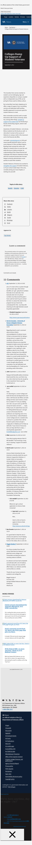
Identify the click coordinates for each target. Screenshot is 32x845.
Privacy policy (9, 766)
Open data (8, 774)
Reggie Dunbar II (11, 544)
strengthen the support (10, 166)
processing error (15, 140)
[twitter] (6, 700)
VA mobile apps (9, 746)
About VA (7, 744)
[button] (11, 14)
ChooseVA (8, 728)
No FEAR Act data (10, 751)
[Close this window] (12, 835)
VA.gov (7, 725)
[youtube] (3, 700)
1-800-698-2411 (7, 709)
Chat (14, 819)
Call (13, 815)
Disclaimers (8, 771)
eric (8, 283)
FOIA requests (9, 769)
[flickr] (23, 700)
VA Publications (9, 741)
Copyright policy (9, 779)
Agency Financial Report (12, 763)
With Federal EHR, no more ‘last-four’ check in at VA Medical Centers (14, 650)
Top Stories (7, 235)
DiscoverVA (8, 731)
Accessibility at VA (10, 749)
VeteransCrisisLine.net (19, 826)
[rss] (10, 700)
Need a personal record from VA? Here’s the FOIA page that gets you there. (15, 630)
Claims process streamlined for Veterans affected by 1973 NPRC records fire (16, 606)
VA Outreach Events (10, 736)
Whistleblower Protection (12, 754)
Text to (8, 817)
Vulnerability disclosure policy (13, 777)
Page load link (4, 794)
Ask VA (23, 257)
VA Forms (8, 738)
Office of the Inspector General (13, 757)
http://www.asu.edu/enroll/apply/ (22, 526)
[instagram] (16, 700)
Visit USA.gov (11, 787)
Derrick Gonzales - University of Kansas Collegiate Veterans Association (16, 323)
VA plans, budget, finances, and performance (14, 760)
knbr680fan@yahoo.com (13, 432)
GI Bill (22, 188)
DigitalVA (7, 733)
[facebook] (13, 700)
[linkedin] (20, 700)
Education (16, 188)
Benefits (10, 188)
